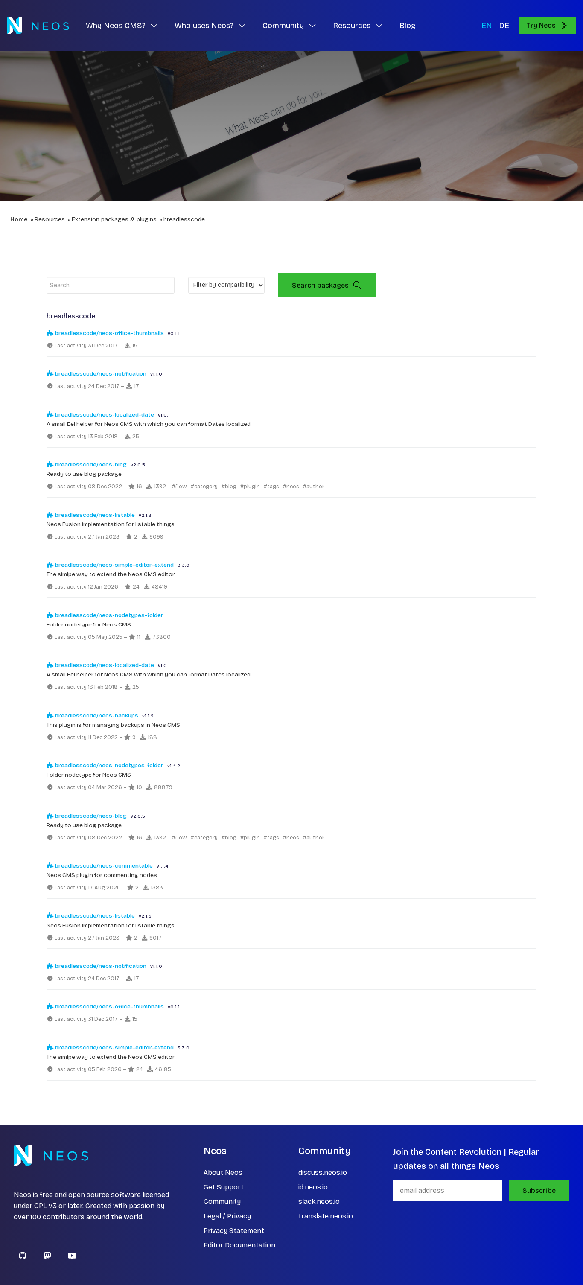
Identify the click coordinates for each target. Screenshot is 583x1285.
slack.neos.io (319, 1202)
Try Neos (541, 25)
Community (222, 1202)
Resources (50, 219)
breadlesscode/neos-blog (90, 464)
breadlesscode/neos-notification (100, 373)
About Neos (223, 1172)
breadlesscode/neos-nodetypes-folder (108, 615)
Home (19, 219)
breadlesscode (184, 219)
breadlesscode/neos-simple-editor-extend (114, 564)
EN (486, 25)
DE (504, 25)
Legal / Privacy (227, 1216)
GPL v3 (45, 1206)
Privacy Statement (234, 1231)
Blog (407, 25)
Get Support (224, 1187)
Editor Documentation (239, 1245)
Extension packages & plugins (114, 219)
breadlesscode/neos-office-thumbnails (109, 333)
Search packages (320, 285)
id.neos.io (313, 1187)
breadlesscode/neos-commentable (103, 865)
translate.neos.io (325, 1216)
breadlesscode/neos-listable (94, 515)
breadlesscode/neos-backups (96, 715)
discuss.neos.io (322, 1172)
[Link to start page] (38, 25)
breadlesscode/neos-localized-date (104, 414)
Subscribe (539, 1190)
